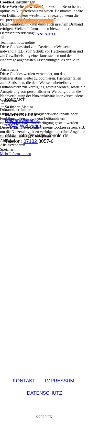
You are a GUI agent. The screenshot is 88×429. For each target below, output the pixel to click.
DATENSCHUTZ (45, 393)
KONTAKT (24, 380)
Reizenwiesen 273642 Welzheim (23, 123)
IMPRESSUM (59, 380)
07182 (30, 141)
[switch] (2, 65)
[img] (44, 14)
